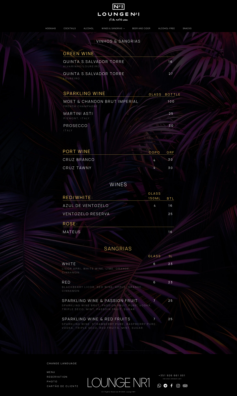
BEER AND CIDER (141, 28)
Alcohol (89, 28)
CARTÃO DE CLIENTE (63, 386)
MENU (51, 372)
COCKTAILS (70, 28)
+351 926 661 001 (172, 375)
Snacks (187, 28)
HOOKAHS (50, 28)
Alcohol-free (166, 28)
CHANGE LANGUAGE (62, 363)
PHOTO (52, 381)
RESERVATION (57, 376)
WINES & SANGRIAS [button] (112, 28)
